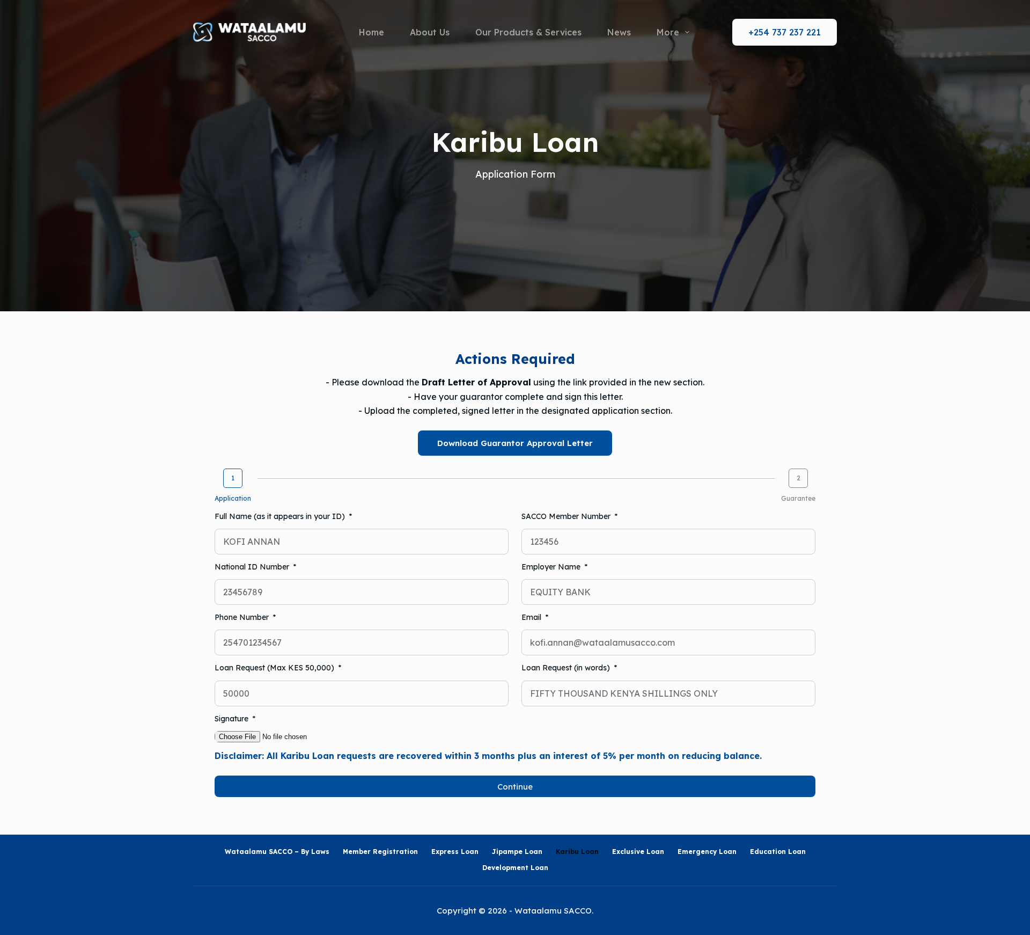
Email (532, 617)
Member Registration (380, 852)
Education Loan (778, 852)
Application (233, 498)
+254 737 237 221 (784, 32)
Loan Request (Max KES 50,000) (275, 668)
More (668, 32)
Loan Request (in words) (566, 668)
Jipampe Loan (517, 852)
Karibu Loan (577, 852)
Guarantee (798, 498)
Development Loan (515, 868)
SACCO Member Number (567, 516)
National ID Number (253, 567)
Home (371, 32)
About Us (430, 32)
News (619, 32)
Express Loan (455, 852)
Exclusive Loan (638, 852)
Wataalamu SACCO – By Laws (277, 852)
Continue (515, 786)
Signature (233, 719)
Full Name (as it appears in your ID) (281, 516)
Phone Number (243, 617)
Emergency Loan (707, 852)
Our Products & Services (528, 32)
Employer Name (552, 567)
